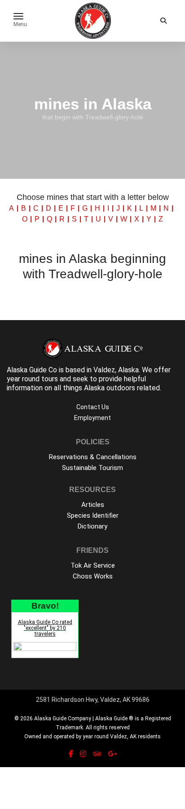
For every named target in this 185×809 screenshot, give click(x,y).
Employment (92, 417)
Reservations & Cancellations (93, 457)
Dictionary (92, 526)
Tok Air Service (92, 565)
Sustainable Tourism (92, 468)
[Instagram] (83, 754)
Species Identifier (93, 515)
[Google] (112, 754)
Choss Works (93, 576)
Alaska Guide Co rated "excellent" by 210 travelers (45, 628)
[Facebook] (71, 754)
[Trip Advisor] (97, 754)
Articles (92, 505)
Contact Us (92, 407)
